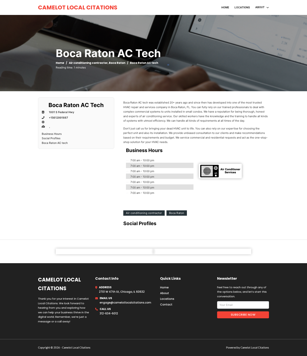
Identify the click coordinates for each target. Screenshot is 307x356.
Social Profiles (51, 138)
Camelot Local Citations (77, 7)
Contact (166, 304)
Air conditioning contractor (88, 63)
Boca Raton (117, 63)
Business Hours (52, 134)
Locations (242, 7)
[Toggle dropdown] (267, 7)
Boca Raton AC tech (55, 143)
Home (225, 7)
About (164, 293)
